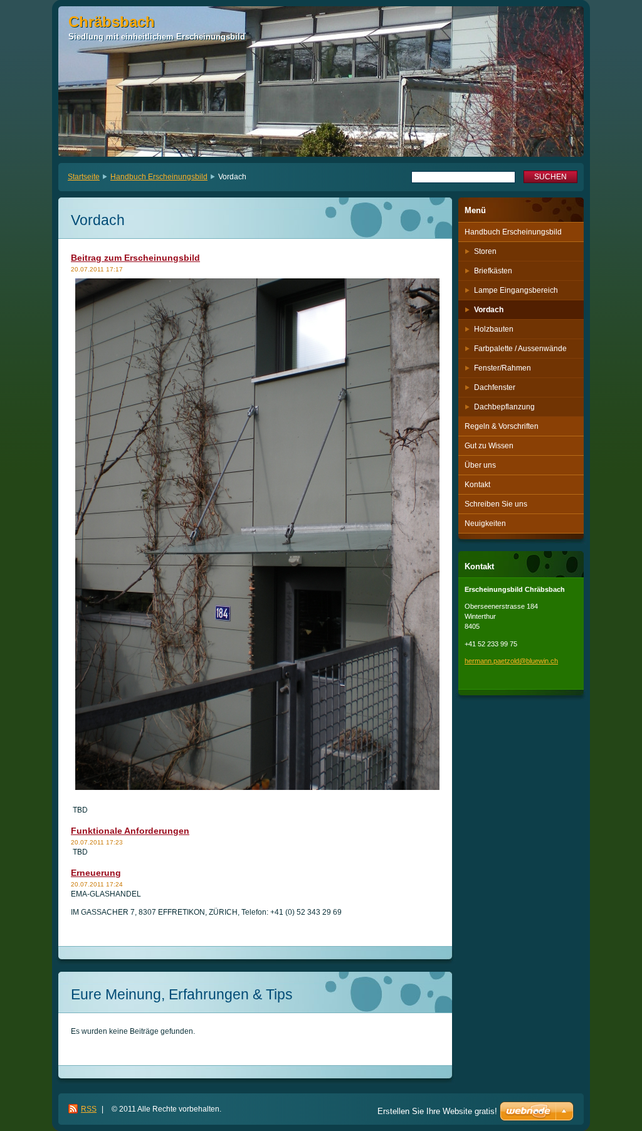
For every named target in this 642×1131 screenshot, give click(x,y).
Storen (485, 251)
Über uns (480, 465)
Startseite (84, 176)
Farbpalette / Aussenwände (520, 348)
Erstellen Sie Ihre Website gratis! (437, 1111)
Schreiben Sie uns (496, 504)
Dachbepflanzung (504, 406)
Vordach (488, 309)
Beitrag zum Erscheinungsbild (135, 258)
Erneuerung (96, 873)
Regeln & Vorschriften (502, 426)
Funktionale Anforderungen (130, 831)
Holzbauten (493, 329)
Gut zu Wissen (489, 445)
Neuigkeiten (485, 523)
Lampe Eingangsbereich (516, 290)
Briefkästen (493, 270)
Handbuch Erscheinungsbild (159, 176)
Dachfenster (494, 387)
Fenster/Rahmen (502, 368)
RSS (89, 1109)
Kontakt (477, 484)
